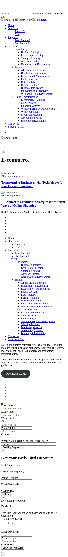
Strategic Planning (30, 270)
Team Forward (22, 253)
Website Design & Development (38, 321)
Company (6, 434)
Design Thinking (30, 297)
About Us (20, 244)
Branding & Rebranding (33, 333)
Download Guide (16, 373)
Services (12, 258)
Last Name (7, 411)
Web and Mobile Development (37, 306)
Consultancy (21, 261)
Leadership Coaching (32, 267)
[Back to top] (2, 402)
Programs (13, 250)
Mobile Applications (31, 327)
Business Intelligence (32, 300)
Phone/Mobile (8, 428)
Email (10, 484)
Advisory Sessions (30, 273)
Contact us (13, 336)
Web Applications (30, 324)
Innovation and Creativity (34, 303)
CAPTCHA (7, 490)
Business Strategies (31, 264)
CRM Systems (28, 315)
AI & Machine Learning (33, 282)
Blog (3, 176)
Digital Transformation (26, 309)
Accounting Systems (32, 330)
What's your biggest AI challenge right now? (24, 440)
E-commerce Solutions (33, 312)
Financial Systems (30, 318)
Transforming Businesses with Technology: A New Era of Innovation (31, 184)
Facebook (6, 506)
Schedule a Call (16, 339)
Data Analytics (28, 294)
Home (11, 238)
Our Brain (13, 241)
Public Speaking (29, 291)
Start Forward (22, 256)
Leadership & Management (35, 288)
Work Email (7, 418)
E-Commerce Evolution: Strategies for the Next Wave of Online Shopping (33, 203)
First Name (7, 405)
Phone (10, 477)
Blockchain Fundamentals (34, 285)
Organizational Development (36, 276)
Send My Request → (13, 447)
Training (19, 279)
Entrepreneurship (15, 176)
